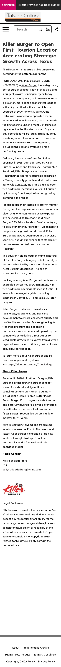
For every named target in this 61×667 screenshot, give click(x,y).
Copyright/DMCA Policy (20, 661)
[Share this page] (56, 29)
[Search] (40, 29)
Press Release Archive (36, 647)
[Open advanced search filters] (47, 29)
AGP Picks (8, 5)
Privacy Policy (46, 661)
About (15, 647)
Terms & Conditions (45, 654)
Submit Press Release (17, 654)
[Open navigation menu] (6, 29)
